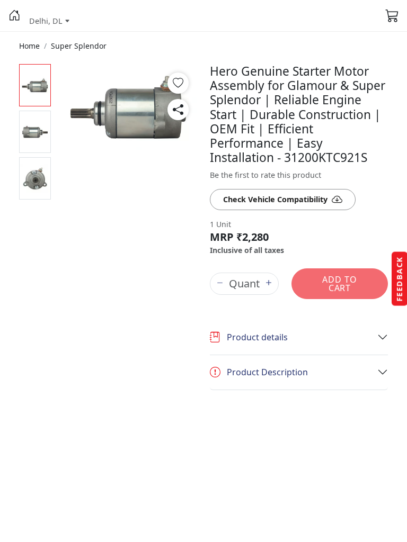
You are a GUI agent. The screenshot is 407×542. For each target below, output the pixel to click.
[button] (14, 15)
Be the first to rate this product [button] (265, 175)
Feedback (399, 279)
